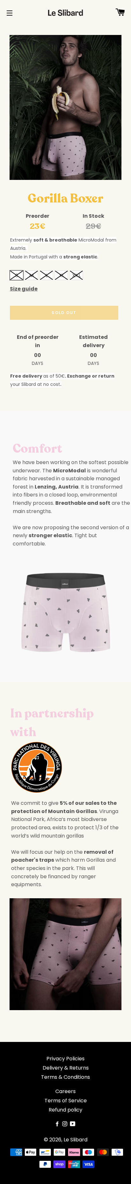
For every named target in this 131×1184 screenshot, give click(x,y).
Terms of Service (66, 1100)
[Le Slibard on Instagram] (65, 1124)
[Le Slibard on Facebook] (58, 1124)
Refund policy (65, 1109)
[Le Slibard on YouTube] (73, 1124)
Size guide (24, 288)
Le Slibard (75, 1139)
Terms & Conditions (65, 1077)
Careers (65, 1091)
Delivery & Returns (66, 1067)
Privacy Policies (65, 1058)
